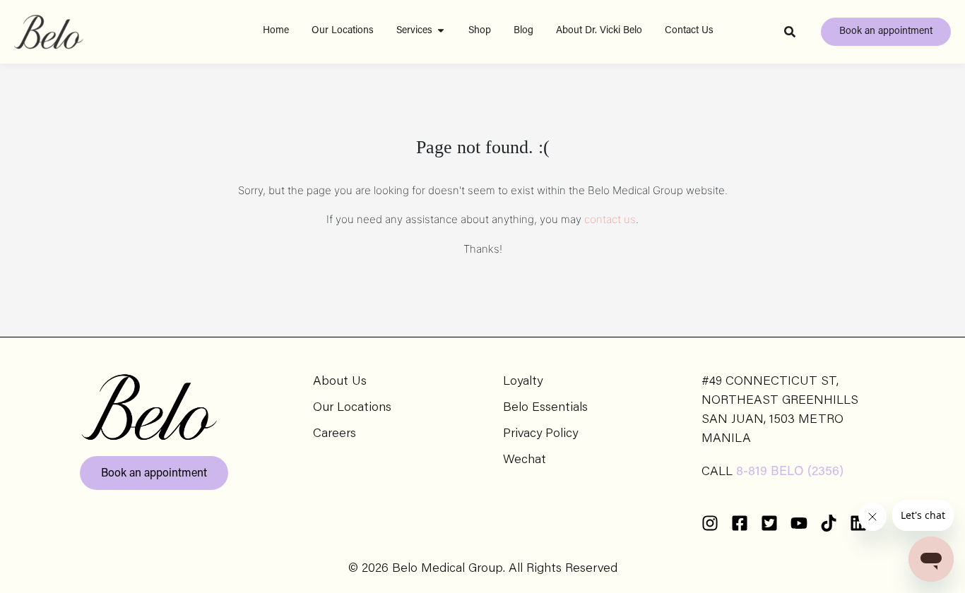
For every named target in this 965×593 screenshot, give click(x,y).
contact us (610, 219)
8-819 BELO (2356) (789, 472)
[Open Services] (441, 30)
